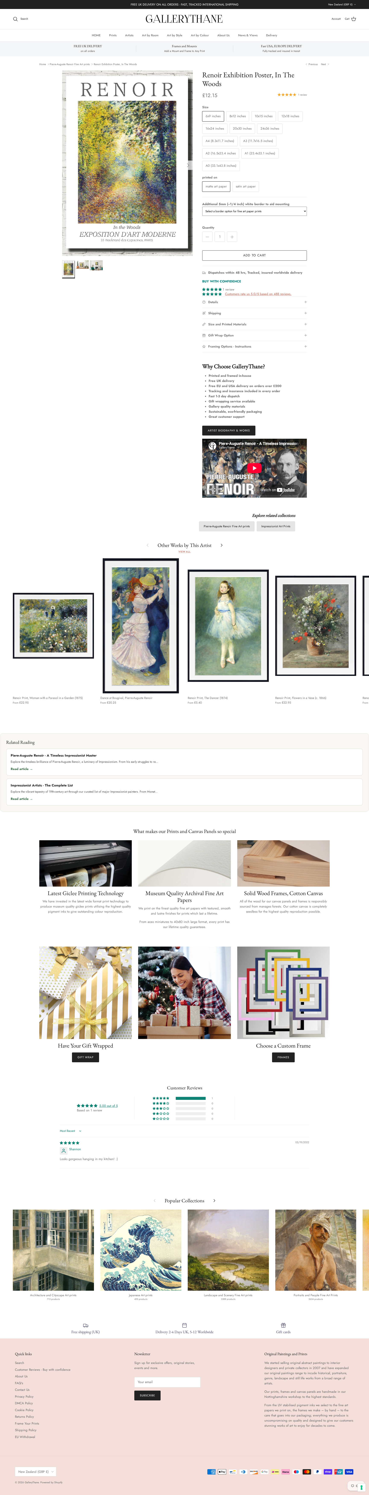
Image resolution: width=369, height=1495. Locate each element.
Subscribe (147, 1395)
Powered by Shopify (51, 1482)
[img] (69, 1143)
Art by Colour (200, 35)
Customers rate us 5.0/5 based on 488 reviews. (258, 294)
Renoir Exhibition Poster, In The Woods (115, 64)
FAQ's (19, 1383)
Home (42, 64)
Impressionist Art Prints (275, 526)
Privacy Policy (24, 1396)
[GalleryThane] (184, 19)
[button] (212, 289)
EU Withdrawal (25, 1437)
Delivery (271, 35)
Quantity (208, 227)
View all (184, 551)
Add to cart (254, 255)
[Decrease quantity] (207, 237)
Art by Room (150, 35)
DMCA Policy (24, 1403)
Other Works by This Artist (185, 545)
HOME (96, 35)
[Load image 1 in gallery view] (127, 163)
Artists (129, 35)
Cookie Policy (24, 1410)
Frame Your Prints (27, 1423)
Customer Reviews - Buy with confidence (42, 1369)
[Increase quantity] (232, 237)
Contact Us (22, 1389)
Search (19, 1363)
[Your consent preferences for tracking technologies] (361, 1487)
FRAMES (283, 1057)
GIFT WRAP (86, 1057)
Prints (113, 35)
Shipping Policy (26, 1430)
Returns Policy (24, 1416)
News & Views (248, 35)
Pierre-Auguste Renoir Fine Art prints (70, 64)
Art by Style (174, 35)
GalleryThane (32, 1482)
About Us (223, 35)
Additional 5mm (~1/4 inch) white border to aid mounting (245, 204)
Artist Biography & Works (229, 430)
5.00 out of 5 (108, 1105)
